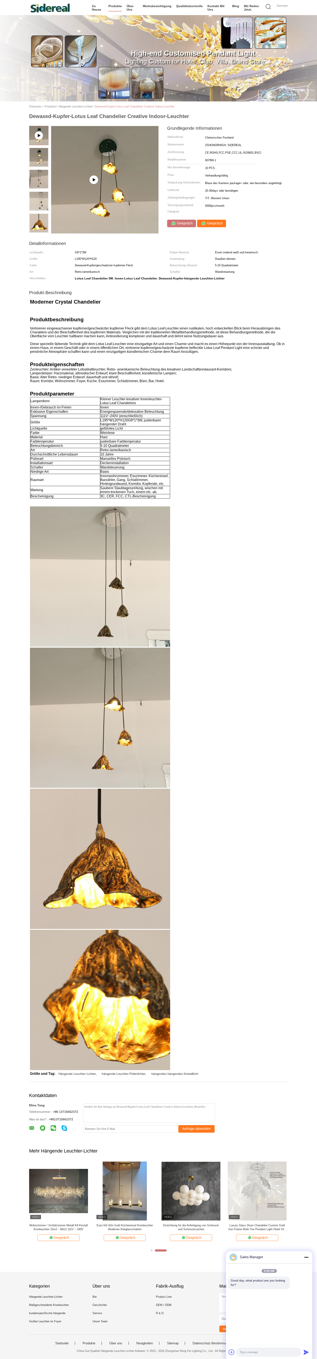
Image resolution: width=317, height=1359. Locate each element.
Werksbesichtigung (157, 6)
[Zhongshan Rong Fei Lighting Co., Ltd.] (50, 7)
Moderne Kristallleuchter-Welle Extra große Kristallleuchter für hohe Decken (257, 1227)
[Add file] (232, 1352)
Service (97, 1313)
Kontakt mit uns (215, 7)
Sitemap (173, 1343)
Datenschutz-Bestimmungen (213, 1343)
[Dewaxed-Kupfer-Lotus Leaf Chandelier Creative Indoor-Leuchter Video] (104, 232)
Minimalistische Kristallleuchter (124, 1225)
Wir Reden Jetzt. (251, 7)
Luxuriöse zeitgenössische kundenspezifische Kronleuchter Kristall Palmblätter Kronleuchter (58, 1227)
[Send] (306, 1352)
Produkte (115, 6)
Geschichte (100, 1305)
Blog (235, 6)
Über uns (130, 7)
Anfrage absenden (196, 1128)
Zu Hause (96, 7)
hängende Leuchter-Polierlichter (123, 1073)
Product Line (164, 1296)
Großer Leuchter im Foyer (45, 1321)
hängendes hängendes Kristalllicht (174, 1073)
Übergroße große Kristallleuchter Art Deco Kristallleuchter (191, 1227)
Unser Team (100, 1321)
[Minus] (306, 1257)
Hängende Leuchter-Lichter (77, 1073)
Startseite (62, 1343)
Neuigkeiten (144, 1343)
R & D (159, 1313)
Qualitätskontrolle (189, 6)
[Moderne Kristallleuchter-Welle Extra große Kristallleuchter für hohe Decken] (257, 1190)
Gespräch (184, 223)
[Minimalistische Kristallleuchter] (124, 1190)
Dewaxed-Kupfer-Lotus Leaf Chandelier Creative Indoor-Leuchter (134, 106)
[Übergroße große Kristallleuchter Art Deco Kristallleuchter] (191, 1190)
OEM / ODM (163, 1305)
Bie (95, 1296)
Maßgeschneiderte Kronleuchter (49, 1305)
